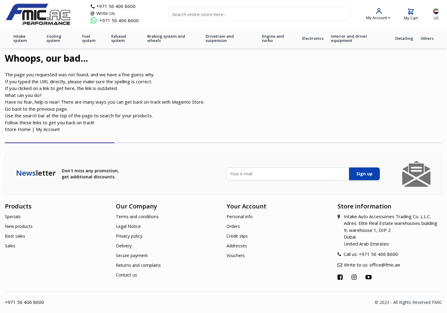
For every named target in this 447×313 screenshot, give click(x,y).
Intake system (20, 38)
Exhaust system (118, 38)
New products (19, 226)
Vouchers (236, 255)
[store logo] (38, 14)
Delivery (124, 246)
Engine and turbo (273, 38)
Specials (13, 216)
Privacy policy (129, 236)
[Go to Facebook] (341, 277)
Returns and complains (138, 265)
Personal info (240, 216)
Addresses (237, 246)
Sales (10, 246)
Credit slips (237, 236)
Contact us (126, 275)
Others (427, 38)
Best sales (15, 236)
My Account (48, 129)
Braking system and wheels (166, 38)
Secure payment (132, 255)
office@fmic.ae (384, 265)
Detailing (404, 38)
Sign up (364, 174)
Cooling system (54, 38)
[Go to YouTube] (369, 277)
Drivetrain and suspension (220, 38)
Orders (233, 226)
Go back (13, 109)
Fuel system (88, 38)
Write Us (105, 13)
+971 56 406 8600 (116, 6)
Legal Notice (128, 226)
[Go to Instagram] (355, 277)
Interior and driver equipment (349, 38)
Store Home (18, 129)
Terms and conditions (137, 216)
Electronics (313, 38)
